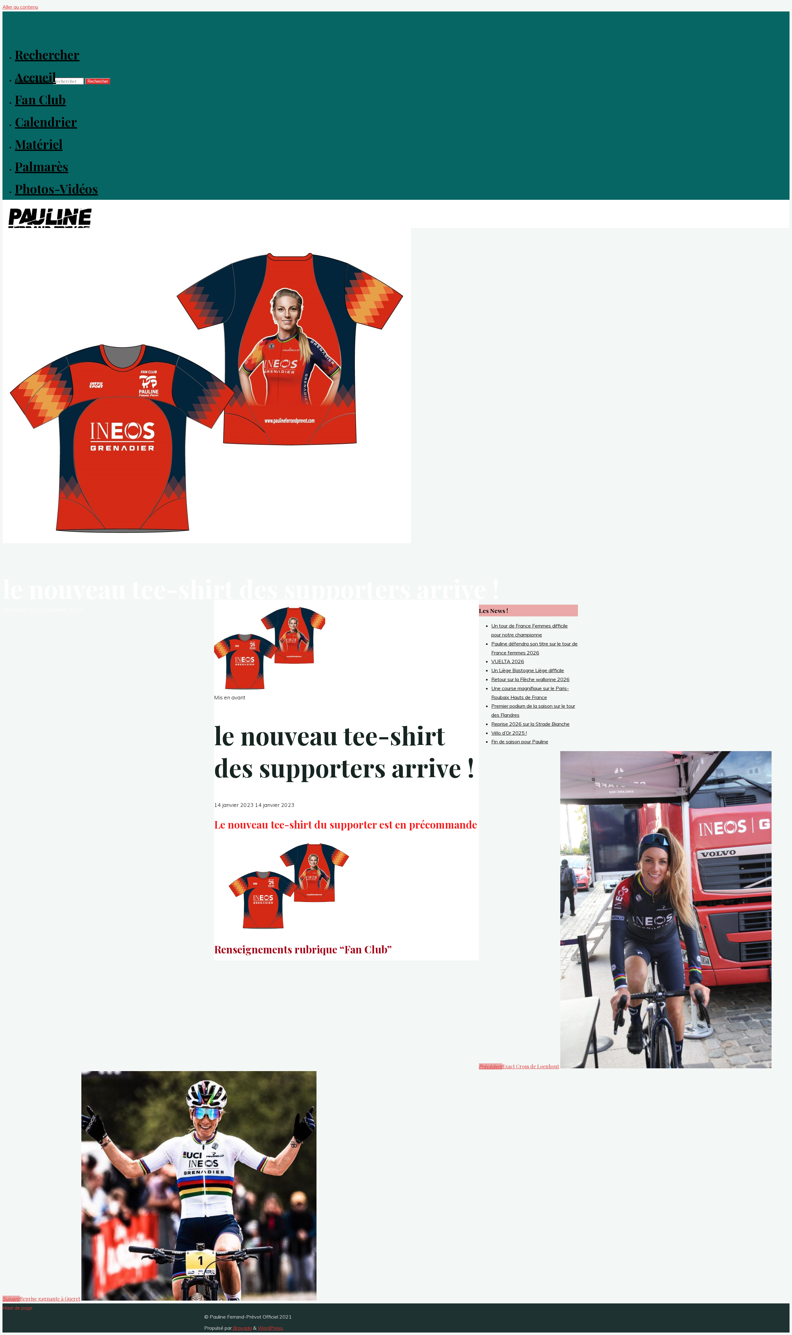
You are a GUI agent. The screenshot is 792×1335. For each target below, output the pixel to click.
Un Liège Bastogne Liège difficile (527, 670)
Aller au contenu (20, 7)
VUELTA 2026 (507, 661)
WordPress (270, 1328)
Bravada (242, 1328)
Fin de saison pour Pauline (519, 741)
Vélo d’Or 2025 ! (509, 733)
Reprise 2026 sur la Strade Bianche (530, 724)
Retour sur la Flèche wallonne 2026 (530, 679)
